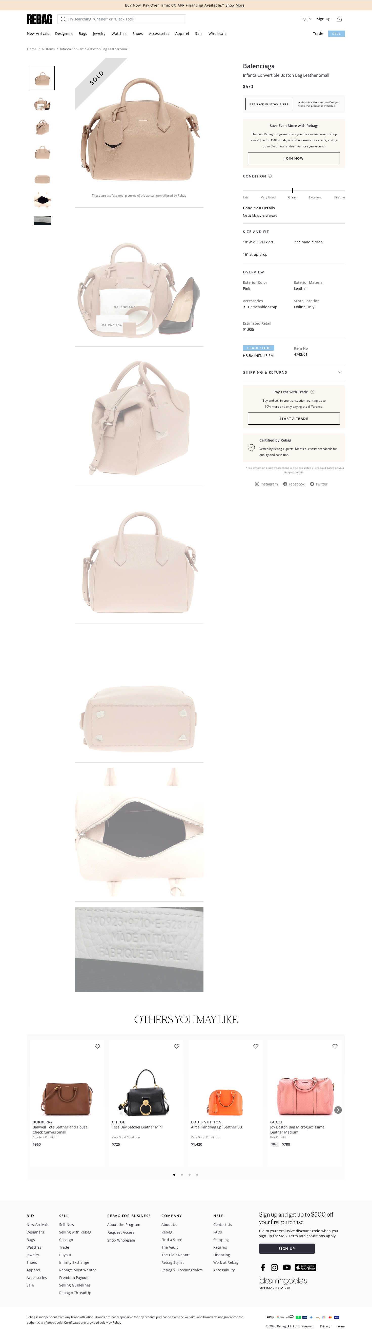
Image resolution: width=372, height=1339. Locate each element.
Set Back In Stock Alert (269, 104)
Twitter (321, 484)
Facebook (296, 484)
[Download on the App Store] (305, 1267)
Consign (66, 1239)
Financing (221, 1254)
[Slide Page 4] (197, 1174)
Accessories (159, 33)
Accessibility (224, 1270)
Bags (83, 33)
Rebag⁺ (167, 1232)
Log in (305, 18)
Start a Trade (294, 418)
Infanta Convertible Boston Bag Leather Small (286, 75)
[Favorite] (97, 1046)
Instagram (269, 484)
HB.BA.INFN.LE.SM (258, 355)
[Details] (312, 392)
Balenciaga (259, 66)
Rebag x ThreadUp (75, 1292)
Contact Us (222, 1224)
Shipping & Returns (265, 372)
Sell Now (66, 1224)
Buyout (65, 1254)
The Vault (169, 1247)
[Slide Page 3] (189, 1174)
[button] (139, 122)
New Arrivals (38, 33)
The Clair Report (175, 1254)
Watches (119, 33)
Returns (220, 1247)
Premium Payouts (74, 1277)
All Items (48, 49)
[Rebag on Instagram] (274, 1268)
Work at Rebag (226, 1262)
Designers (64, 33)
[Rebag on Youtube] (288, 1267)
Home (31, 49)
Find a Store (171, 1239)
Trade (318, 33)
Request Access (121, 1232)
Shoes (138, 33)
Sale (198, 33)
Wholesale (217, 33)
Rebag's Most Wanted (78, 1270)
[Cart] (339, 19)
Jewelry (99, 33)
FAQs (217, 1232)
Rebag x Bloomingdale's (182, 1270)
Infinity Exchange (74, 1262)
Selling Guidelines (75, 1285)
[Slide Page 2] (182, 1174)
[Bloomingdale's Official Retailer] (283, 1282)
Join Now (293, 158)
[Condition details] (270, 176)
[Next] (338, 1110)
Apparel (182, 33)
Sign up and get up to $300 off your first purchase (296, 1218)
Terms (340, 1326)
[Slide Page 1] (174, 1174)
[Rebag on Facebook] (263, 1267)
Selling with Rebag (75, 1232)
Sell (336, 34)
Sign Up (323, 18)
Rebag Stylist (172, 1262)
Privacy (325, 1326)
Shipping (221, 1239)
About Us (169, 1224)
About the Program (123, 1224)
